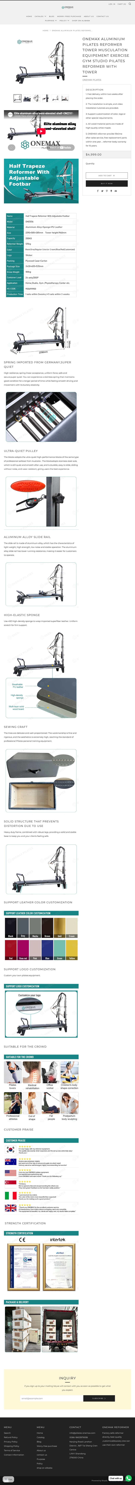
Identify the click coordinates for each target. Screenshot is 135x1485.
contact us (103, 16)
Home (29, 16)
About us (89, 16)
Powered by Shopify (100, 1481)
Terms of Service (12, 1450)
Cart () (122, 4)
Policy (63, 21)
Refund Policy (11, 1437)
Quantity (90, 163)
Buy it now (107, 183)
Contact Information (14, 1455)
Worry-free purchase (69, 16)
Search (7, 1433)
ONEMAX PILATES (92, 80)
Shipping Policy (11, 1446)
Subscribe (97, 1398)
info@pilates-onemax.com (82, 1433)
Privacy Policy (10, 1441)
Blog (51, 16)
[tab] (17, 98)
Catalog (39, 16)
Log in (112, 4)
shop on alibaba (81, 21)
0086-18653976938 (78, 1437)
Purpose (49, 21)
